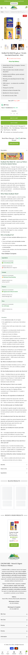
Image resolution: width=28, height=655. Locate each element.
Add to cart (14, 118)
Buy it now (14, 122)
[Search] (6, 8)
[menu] (1, 8)
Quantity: (14, 111)
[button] (23, 40)
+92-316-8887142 (14, 609)
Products (7, 12)
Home (2, 12)
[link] (7, 502)
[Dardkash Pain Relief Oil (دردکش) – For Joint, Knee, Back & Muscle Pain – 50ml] (14, 526)
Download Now (14, 3)
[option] (14, 28)
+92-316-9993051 (14, 603)
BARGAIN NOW (14, 143)
